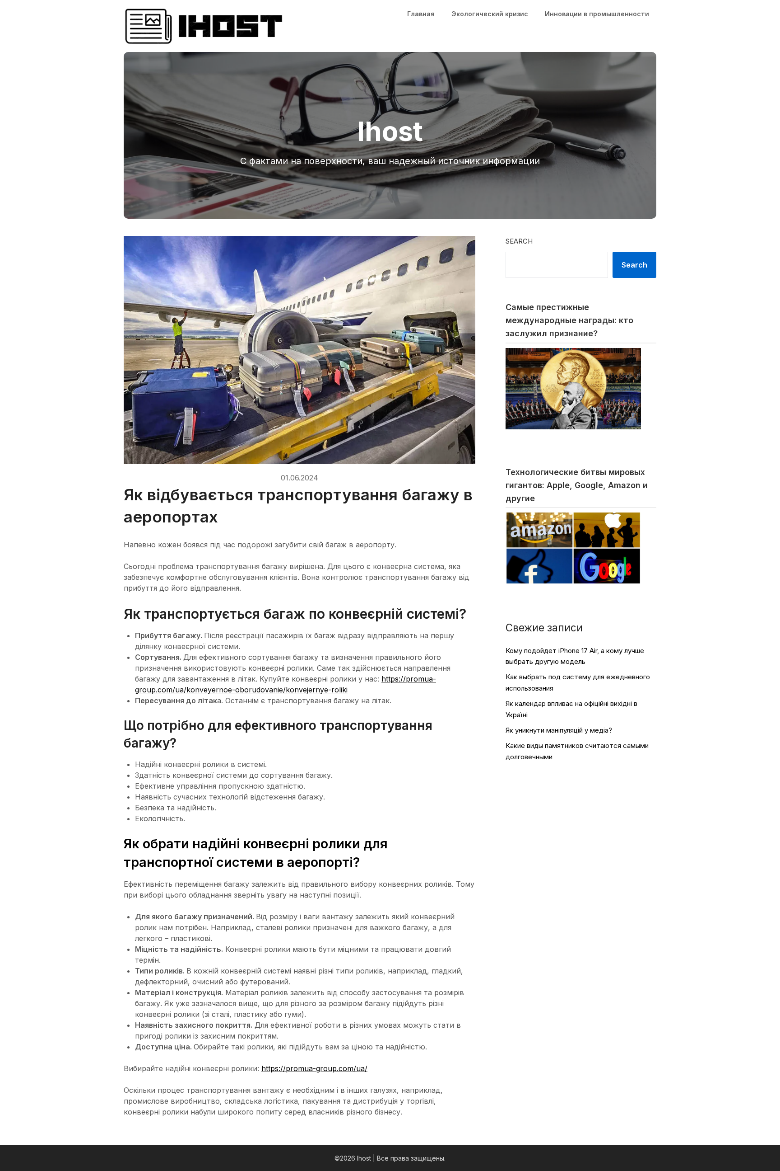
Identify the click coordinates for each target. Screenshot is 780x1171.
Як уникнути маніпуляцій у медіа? (559, 730)
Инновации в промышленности (597, 14)
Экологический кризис (489, 14)
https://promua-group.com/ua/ (314, 1068)
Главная (421, 14)
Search (519, 241)
